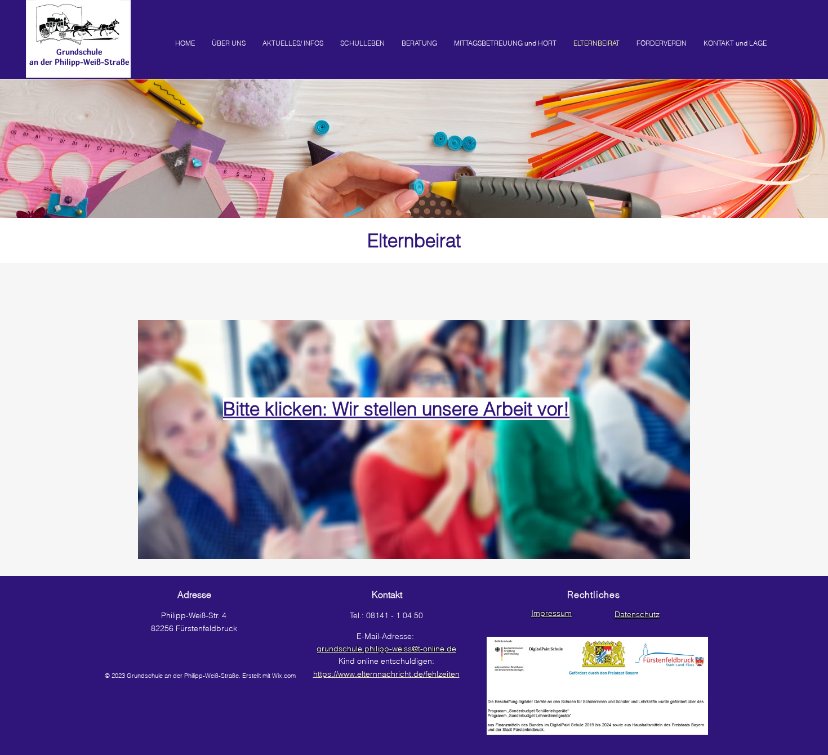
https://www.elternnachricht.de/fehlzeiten (386, 674)
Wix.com (284, 676)
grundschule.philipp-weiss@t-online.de (386, 649)
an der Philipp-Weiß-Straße (79, 61)
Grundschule (79, 51)
